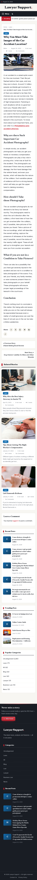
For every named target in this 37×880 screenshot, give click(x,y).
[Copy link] (5, 334)
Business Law (7, 685)
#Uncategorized (10, 854)
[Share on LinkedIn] (29, 329)
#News (19, 862)
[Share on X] (15, 329)
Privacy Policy (22, 877)
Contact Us (13, 877)
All (4, 667)
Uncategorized (8, 659)
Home (5, 27)
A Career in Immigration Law (22, 614)
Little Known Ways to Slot (21, 630)
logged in (16, 521)
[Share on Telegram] (24, 329)
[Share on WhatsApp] (20, 329)
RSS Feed (9, 719)
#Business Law (9, 862)
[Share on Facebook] (11, 329)
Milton (5, 48)
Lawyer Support (18, 7)
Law (4, 676)
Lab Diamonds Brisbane (12, 493)
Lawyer (5, 681)
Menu (7, 14)
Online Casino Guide (19, 622)
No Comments (20, 51)
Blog (4, 672)
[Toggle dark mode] (12, 14)
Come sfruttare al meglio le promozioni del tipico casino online (21, 540)
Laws (10, 27)
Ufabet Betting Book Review (13, 344)
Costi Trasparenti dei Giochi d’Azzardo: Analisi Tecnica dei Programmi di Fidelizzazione (22, 580)
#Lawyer (21, 858)
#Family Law (20, 866)
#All (27, 854)
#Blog (6, 858)
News (5, 689)
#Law (13, 858)
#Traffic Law (9, 866)
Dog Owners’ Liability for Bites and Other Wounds (19, 355)
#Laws (20, 854)
